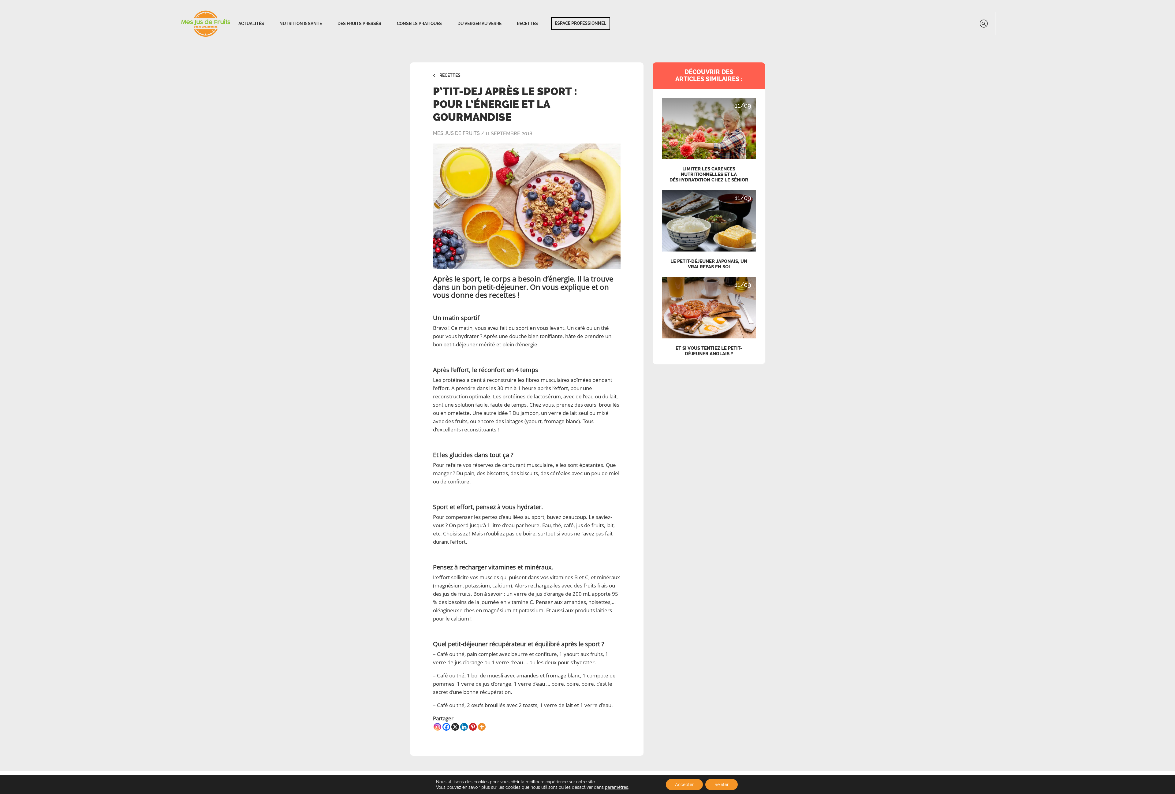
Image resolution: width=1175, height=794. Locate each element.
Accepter (684, 784)
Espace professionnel (580, 23)
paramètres (616, 787)
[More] (482, 727)
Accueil (206, 23)
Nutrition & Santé (300, 23)
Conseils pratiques (419, 23)
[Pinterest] (473, 727)
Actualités (251, 23)
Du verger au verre (479, 23)
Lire (708, 104)
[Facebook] (446, 727)
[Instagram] (437, 727)
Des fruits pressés (359, 23)
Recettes (527, 23)
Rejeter (721, 784)
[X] (455, 727)
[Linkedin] (464, 727)
